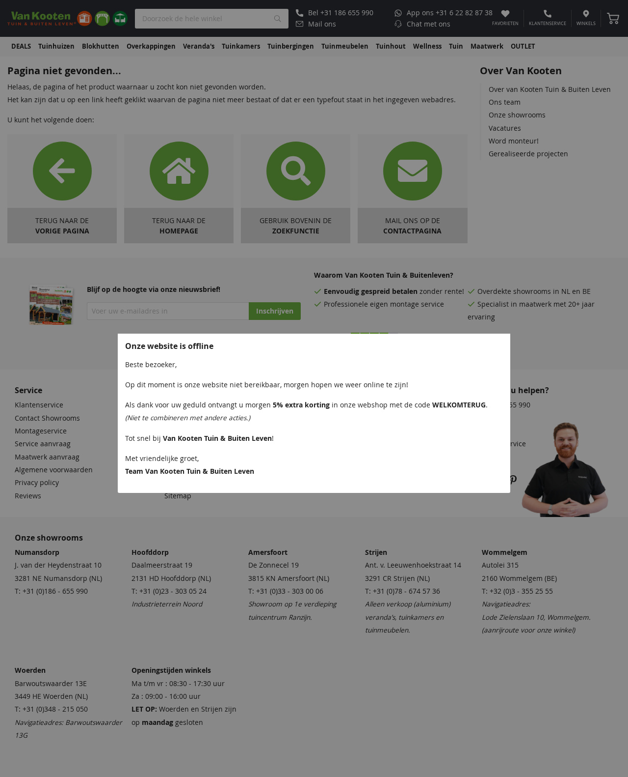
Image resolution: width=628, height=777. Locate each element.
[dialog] (314, 388)
